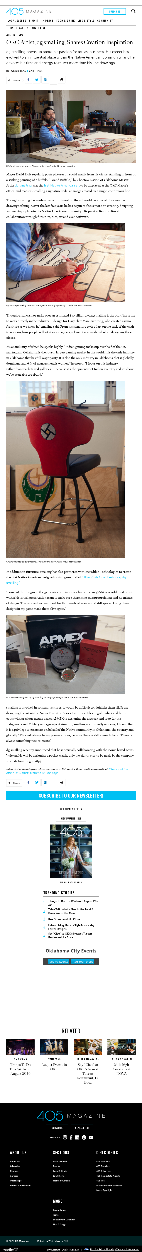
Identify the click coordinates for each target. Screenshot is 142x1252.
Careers (14, 1176)
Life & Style (86, 20)
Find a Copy (59, 1224)
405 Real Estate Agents (108, 1176)
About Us (15, 1161)
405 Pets (100, 1180)
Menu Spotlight (104, 1190)
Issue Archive (60, 1161)
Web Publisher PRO (58, 1241)
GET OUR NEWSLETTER (71, 809)
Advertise (38, 28)
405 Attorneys (103, 1171)
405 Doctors (103, 1161)
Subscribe (114, 11)
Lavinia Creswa (18, 71)
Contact (14, 1171)
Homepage (20, 1058)
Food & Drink (65, 20)
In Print (48, 20)
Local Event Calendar (64, 1219)
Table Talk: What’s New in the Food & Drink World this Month (70, 911)
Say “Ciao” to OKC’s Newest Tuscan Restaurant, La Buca (70, 935)
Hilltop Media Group (20, 1185)
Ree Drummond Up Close (64, 919)
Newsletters (82, 1128)
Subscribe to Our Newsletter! (71, 795)
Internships (15, 1180)
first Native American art (62, 185)
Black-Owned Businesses (109, 1185)
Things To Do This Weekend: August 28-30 (73, 902)
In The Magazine (88, 1058)
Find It (34, 20)
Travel (56, 1215)
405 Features (14, 35)
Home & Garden (18, 28)
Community (105, 20)
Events (56, 1166)
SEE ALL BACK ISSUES (71, 882)
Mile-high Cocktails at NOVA (122, 1069)
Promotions (59, 1210)
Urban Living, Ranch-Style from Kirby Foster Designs (71, 927)
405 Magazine (22, 1241)
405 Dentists (102, 1166)
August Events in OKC (54, 1067)
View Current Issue (71, 818)
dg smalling (23, 185)
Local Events (17, 20)
